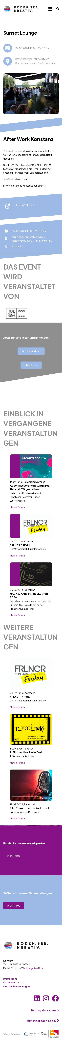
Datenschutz (11, 982)
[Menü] (50, 8)
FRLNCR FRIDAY (20, 545)
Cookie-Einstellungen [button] (16, 986)
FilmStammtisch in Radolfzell (29, 808)
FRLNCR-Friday (20, 696)
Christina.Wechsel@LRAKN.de (27, 968)
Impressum (10, 978)
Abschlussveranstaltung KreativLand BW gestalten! (30, 487)
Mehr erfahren (17, 507)
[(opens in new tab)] (31, 1033)
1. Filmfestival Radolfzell (26, 752)
